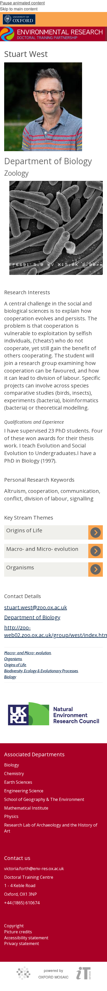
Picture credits (18, 932)
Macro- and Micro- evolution (27, 652)
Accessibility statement (26, 938)
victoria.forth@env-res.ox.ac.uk (34, 868)
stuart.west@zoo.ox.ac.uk (35, 607)
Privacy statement (21, 943)
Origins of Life (15, 664)
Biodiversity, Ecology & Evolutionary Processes (41, 670)
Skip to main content (18, 9)
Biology (10, 676)
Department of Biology (32, 617)
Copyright (14, 926)
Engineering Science (23, 791)
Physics (11, 816)
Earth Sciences (18, 782)
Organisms (13, 658)
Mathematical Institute (26, 808)
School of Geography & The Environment (44, 799)
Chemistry (14, 773)
